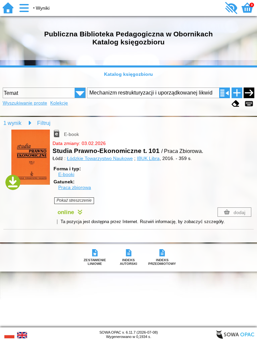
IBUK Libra (148, 158)
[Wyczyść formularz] (235, 104)
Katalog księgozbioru (128, 74)
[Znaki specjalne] (249, 104)
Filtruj (44, 123)
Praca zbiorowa (74, 187)
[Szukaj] (249, 93)
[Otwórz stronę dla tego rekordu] (32, 161)
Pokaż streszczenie (74, 200)
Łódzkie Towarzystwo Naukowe (100, 158)
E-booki (66, 174)
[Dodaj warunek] (237, 93)
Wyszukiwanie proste (25, 103)
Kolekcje (59, 103)
